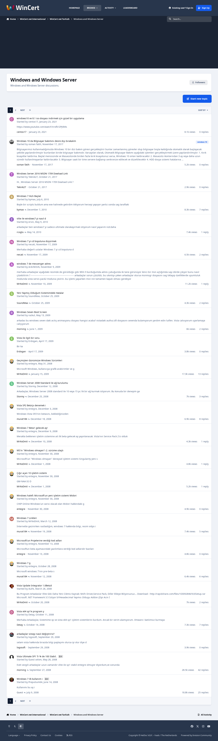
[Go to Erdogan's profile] (11, 339)
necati (31, 244)
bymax (31, 199)
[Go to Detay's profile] (11, 612)
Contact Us (46, 735)
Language (13, 735)
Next (22, 110)
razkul (31, 315)
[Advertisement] (109, 46)
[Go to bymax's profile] (11, 197)
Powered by (196, 735)
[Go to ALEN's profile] (11, 586)
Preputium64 (35, 682)
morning (21, 328)
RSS (70, 735)
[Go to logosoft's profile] (11, 634)
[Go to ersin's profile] (11, 219)
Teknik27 (33, 176)
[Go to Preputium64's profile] (11, 679)
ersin (31, 221)
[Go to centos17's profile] (11, 119)
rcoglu (20, 232)
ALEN (31, 588)
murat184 (22, 418)
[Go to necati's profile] (11, 242)
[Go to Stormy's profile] (11, 384)
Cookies (58, 735)
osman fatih (34, 144)
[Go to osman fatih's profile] (11, 142)
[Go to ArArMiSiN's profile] (11, 264)
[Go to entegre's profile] (11, 361)
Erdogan (33, 341)
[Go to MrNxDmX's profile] (11, 519)
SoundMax (34, 296)
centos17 (33, 121)
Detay (31, 614)
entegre (32, 363)
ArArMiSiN (34, 266)
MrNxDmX (22, 283)
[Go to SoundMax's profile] (11, 294)
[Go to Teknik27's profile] (11, 174)
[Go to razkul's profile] (11, 313)
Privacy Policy (30, 735)
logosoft (32, 637)
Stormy (32, 386)
